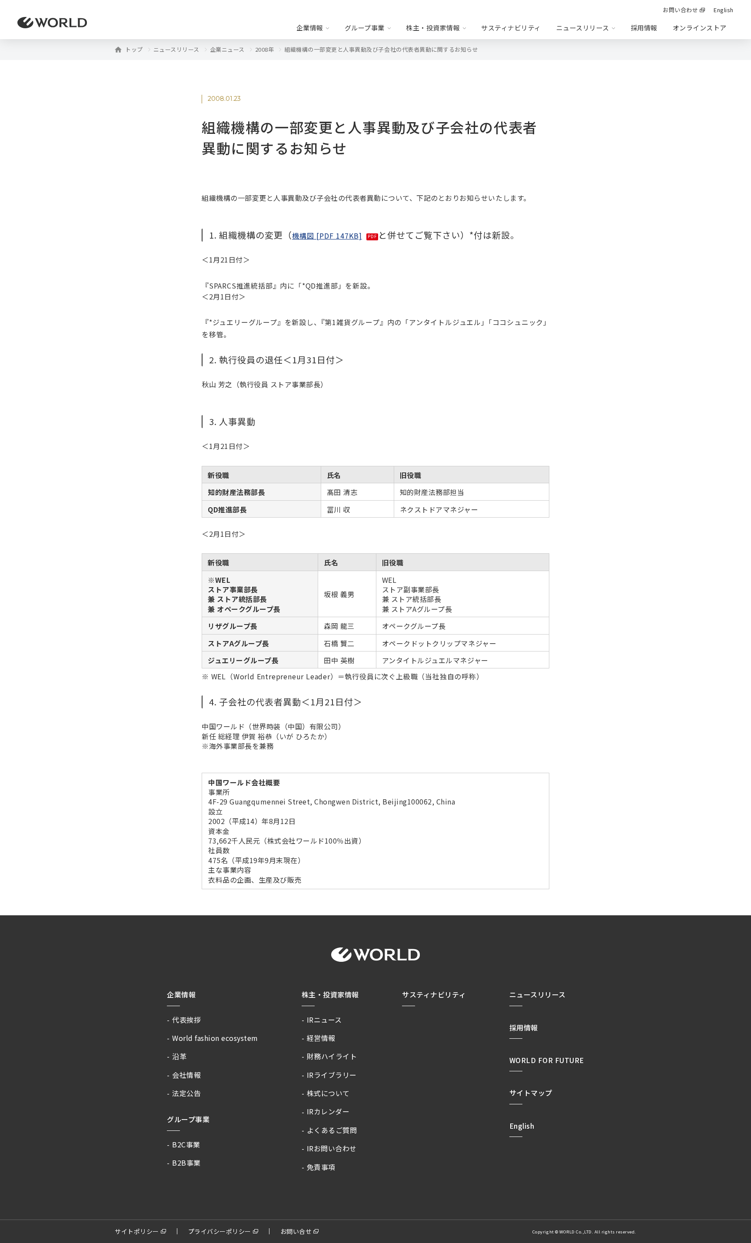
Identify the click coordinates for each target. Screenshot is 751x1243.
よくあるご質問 (332, 1130)
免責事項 (321, 1167)
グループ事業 (188, 1119)
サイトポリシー (137, 1231)
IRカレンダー (328, 1111)
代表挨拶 (186, 1019)
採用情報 (644, 27)
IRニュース (324, 1019)
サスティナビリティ (434, 994)
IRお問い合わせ (332, 1148)
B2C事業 (186, 1144)
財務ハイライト (332, 1056)
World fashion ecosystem (215, 1038)
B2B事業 (186, 1162)
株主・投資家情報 (330, 994)
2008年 (264, 49)
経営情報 (321, 1038)
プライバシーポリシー (219, 1231)
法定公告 (186, 1093)
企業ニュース (227, 49)
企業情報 (181, 994)
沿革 (179, 1056)
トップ (134, 49)
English (522, 1125)
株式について (328, 1093)
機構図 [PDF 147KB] (327, 235)
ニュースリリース (176, 49)
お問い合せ (296, 1231)
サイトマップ (530, 1092)
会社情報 (186, 1075)
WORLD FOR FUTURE (546, 1060)
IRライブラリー (332, 1075)
